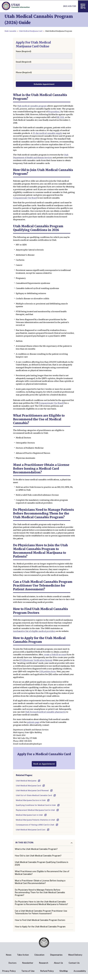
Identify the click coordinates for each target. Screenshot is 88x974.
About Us (58, 963)
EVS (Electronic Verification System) (35, 660)
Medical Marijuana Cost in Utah (29, 815)
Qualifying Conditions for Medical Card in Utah (36, 805)
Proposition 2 (54, 111)
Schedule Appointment (44, 84)
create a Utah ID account (55, 654)
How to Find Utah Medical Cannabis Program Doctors (40, 920)
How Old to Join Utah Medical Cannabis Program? (38, 855)
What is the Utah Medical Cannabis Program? (36, 849)
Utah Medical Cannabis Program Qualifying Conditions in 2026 (41, 863)
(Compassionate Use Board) (51, 403)
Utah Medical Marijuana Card (30, 31)
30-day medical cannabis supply (47, 133)
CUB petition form (47, 671)
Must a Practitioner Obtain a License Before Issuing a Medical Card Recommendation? (40, 881)
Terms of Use (27, 971)
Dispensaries (56, 955)
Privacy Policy (9, 971)
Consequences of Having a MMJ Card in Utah (35, 825)
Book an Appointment (44, 764)
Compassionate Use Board (25, 198)
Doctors (12, 963)
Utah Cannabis (10, 31)
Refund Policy (47, 971)
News (8, 955)
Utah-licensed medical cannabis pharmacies (45, 712)
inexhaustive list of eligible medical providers (34, 631)
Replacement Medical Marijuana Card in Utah (35, 810)
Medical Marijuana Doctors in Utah (31, 800)
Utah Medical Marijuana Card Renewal (32, 790)
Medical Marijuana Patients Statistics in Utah (35, 820)
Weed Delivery (75, 955)
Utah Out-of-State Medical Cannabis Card (34, 795)
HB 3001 (60, 117)
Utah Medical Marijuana (26, 781)
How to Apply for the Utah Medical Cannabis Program (40, 926)
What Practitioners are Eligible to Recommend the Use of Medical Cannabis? (42, 872)
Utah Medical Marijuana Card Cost (30, 830)
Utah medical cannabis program (32, 106)
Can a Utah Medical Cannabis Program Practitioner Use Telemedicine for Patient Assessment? (41, 912)
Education (39, 955)
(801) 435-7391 (69, 6)
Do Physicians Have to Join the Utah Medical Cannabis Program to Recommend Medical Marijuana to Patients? (41, 902)
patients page (33, 722)
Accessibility (80, 971)
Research (43, 963)
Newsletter (27, 963)
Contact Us (74, 963)
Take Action (23, 955)
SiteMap (63, 971)
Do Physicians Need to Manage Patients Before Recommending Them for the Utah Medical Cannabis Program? (40, 892)
